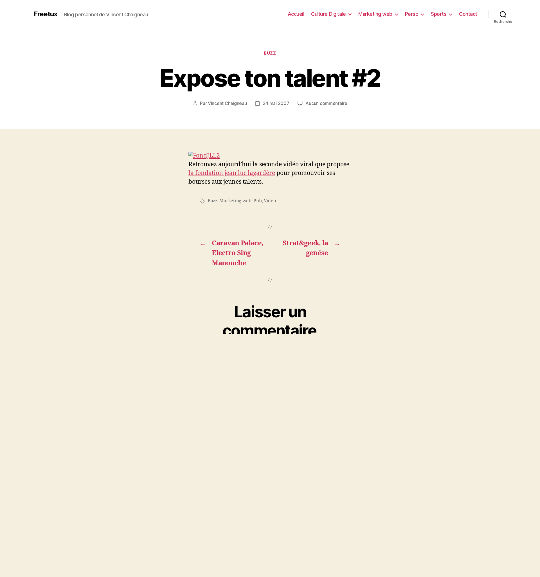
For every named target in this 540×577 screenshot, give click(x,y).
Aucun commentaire (326, 103)
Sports (438, 14)
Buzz (270, 53)
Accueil (296, 14)
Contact (468, 14)
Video (270, 201)
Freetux (45, 14)
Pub (257, 201)
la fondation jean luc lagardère (231, 173)
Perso (411, 14)
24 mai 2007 (276, 103)
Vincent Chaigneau (227, 103)
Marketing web (375, 14)
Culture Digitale (328, 14)
